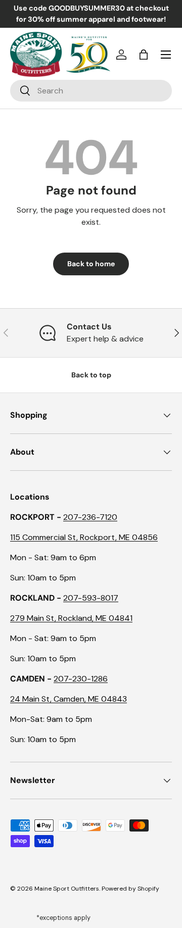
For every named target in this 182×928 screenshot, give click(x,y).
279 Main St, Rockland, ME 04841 (71, 618)
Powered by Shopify (130, 889)
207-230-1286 (81, 678)
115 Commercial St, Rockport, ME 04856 (84, 537)
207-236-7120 (90, 517)
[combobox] (91, 91)
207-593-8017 (90, 598)
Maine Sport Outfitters (66, 889)
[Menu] (166, 54)
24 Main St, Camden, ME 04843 (68, 699)
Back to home (91, 263)
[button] (143, 54)
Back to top (91, 374)
